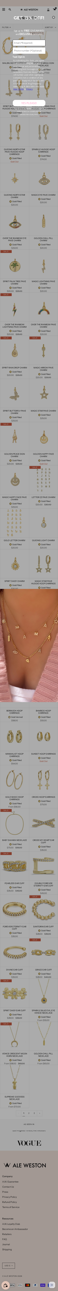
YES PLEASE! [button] (29, 103)
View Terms (18, 89)
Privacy (29, 89)
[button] (53, 17)
